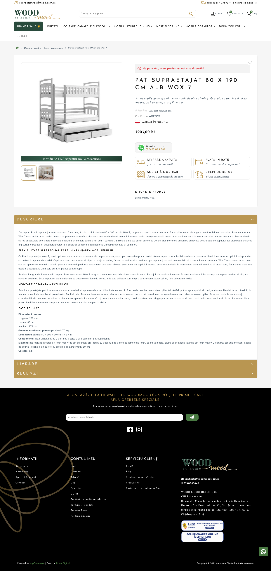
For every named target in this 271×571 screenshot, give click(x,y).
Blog (128, 472)
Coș (73, 483)
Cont (74, 466)
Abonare (192, 417)
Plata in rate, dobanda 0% (143, 488)
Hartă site (21, 472)
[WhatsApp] (263, 551)
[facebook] (130, 429)
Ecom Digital (63, 563)
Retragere (21, 466)
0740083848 (191, 483)
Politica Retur (79, 510)
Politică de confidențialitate (88, 499)
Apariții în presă (25, 477)
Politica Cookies (80, 516)
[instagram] (139, 429)
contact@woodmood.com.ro (202, 479)
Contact (20, 483)
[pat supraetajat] (71, 113)
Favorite (250, 62)
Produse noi (133, 483)
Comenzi (76, 472)
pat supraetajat (142, 197)
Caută (191, 14)
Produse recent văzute (140, 477)
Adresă (75, 477)
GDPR (74, 494)
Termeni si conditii (82, 505)
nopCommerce (37, 563)
